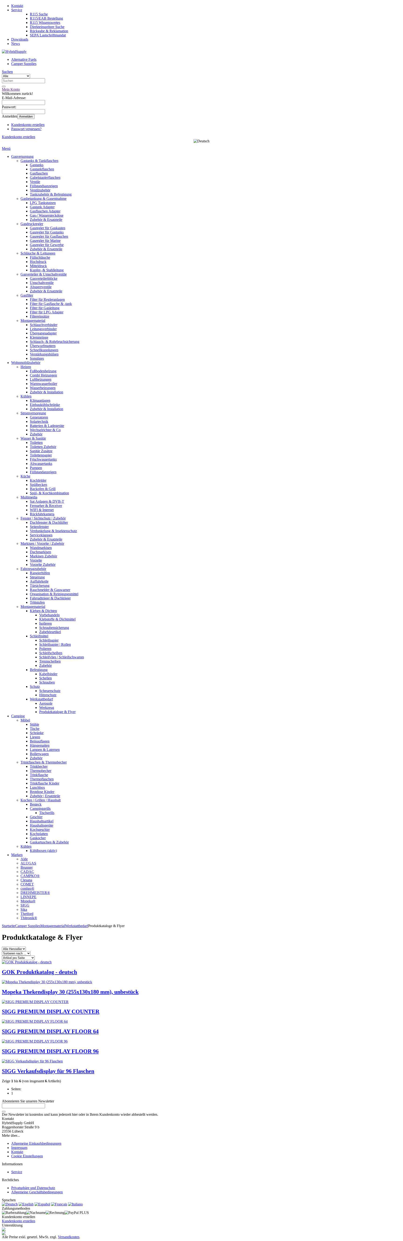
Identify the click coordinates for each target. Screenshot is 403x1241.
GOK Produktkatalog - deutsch (39, 972)
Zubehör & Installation (46, 392)
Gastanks (36, 165)
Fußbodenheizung (43, 371)
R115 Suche (39, 14)
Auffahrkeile (39, 581)
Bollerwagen (39, 754)
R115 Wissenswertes (45, 23)
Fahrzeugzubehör (33, 569)
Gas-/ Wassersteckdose (46, 215)
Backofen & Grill (43, 489)
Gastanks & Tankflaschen (39, 161)
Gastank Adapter (42, 207)
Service (16, 10)
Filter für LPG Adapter (46, 312)
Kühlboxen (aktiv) (43, 851)
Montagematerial (33, 321)
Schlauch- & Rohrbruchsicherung (54, 342)
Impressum (19, 1148)
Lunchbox (37, 787)
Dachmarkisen (40, 552)
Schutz (35, 687)
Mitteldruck (38, 266)
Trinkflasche (39, 775)
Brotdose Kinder (42, 792)
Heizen (26, 367)
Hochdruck (38, 262)
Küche (25, 476)
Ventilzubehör (40, 190)
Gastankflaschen (42, 169)
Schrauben (47, 682)
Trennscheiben (50, 661)
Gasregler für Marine (45, 241)
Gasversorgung (22, 156)
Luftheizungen (40, 379)
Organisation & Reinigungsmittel (54, 594)
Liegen (35, 737)
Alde (24, 859)
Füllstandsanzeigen (44, 186)
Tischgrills (46, 813)
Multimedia (29, 497)
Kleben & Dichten (43, 611)
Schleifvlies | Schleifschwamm (61, 657)
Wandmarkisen (41, 548)
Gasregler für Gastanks (47, 232)
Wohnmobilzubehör (25, 363)
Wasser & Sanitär (33, 438)
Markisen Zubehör (43, 556)
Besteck (36, 804)
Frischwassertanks (43, 459)
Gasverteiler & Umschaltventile (44, 274)
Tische (34, 729)
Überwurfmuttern (43, 346)
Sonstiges (37, 358)
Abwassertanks (41, 464)
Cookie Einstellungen (27, 1156)
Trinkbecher (39, 766)
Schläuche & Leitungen (38, 253)
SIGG (25, 905)
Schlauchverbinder (43, 325)
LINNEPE (28, 897)
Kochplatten (39, 834)
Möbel (25, 720)
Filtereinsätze (39, 316)
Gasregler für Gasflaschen (49, 236)
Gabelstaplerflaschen (45, 177)
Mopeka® (28, 901)
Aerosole (45, 703)
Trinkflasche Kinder (44, 783)
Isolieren (45, 623)
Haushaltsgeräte (41, 825)
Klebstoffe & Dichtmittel (57, 619)
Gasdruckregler (32, 224)
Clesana (26, 880)
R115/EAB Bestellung (46, 18)
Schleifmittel (39, 636)
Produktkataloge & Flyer (57, 712)
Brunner (27, 867)
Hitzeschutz (47, 695)
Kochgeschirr (40, 830)
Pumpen (36, 468)
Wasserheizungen (43, 388)
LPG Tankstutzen (43, 203)
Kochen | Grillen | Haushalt (41, 800)
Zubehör (36, 434)
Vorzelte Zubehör (43, 565)
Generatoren (39, 417)
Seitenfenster (39, 527)
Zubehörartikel (50, 632)
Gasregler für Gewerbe (47, 245)
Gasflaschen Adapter (45, 211)
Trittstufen (37, 602)
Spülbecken (38, 485)
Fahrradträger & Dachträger (50, 598)
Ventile (35, 182)
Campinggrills (40, 809)
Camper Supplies (23, 64)
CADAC (27, 872)
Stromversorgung (33, 413)
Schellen (45, 678)
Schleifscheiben (50, 653)
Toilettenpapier (41, 455)
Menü (6, 149)
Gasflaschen (39, 173)
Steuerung (37, 577)
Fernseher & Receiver (46, 506)
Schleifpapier (49, 640)
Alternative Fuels (23, 59)
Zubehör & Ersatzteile (46, 220)
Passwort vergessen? (26, 129)
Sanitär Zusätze (41, 451)
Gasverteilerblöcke (43, 278)
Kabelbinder (48, 674)
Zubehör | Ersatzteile (45, 796)
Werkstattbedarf (41, 699)
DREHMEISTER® (35, 893)
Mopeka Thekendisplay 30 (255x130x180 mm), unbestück (70, 992)
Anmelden (26, 116)
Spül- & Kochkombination (49, 493)
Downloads (19, 39)
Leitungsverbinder (43, 329)
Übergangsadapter (43, 333)
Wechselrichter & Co (45, 430)
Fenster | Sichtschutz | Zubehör (43, 518)
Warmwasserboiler (43, 384)
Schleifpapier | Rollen (55, 644)
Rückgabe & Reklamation (49, 31)
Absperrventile (41, 287)
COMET (27, 884)
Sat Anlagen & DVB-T (47, 501)
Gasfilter (27, 295)
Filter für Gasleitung (44, 308)
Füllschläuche (40, 257)
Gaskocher (38, 838)
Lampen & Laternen (45, 750)
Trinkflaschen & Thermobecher (44, 762)
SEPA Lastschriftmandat (48, 35)
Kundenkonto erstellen (28, 125)
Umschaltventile (42, 283)
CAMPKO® (30, 876)
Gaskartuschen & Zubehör (49, 842)
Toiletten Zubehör (43, 447)
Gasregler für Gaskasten (47, 228)
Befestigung (39, 670)
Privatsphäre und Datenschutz (33, 1188)
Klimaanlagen (40, 400)
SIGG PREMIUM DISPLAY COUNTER (50, 1011)
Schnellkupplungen (44, 350)
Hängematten (39, 745)
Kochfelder (38, 480)
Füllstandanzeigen (43, 472)
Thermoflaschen (42, 779)
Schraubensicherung (54, 628)
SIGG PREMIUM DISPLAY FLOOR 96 (50, 1051)
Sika (24, 909)
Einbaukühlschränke (45, 405)
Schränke (37, 733)
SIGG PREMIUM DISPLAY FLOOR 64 (50, 1031)
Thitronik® (29, 918)
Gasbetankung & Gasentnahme (43, 199)
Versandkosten (68, 1237)
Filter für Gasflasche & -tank (51, 304)
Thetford (27, 914)
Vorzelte (36, 560)
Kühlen (26, 396)
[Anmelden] (4, 1111)
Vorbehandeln (49, 615)
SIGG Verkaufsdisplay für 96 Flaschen (48, 1071)
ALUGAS (28, 863)
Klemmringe (39, 337)
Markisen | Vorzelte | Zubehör (42, 543)
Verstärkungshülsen (44, 354)
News (15, 44)
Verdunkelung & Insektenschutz (53, 531)
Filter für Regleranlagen (47, 299)
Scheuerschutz (49, 691)
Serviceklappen (41, 535)
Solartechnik (39, 421)
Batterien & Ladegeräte (47, 426)
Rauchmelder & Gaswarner (50, 590)
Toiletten (36, 443)
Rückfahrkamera (42, 514)
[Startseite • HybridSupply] (14, 52)
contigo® (27, 888)
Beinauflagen (39, 741)
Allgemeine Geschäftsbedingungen (37, 1192)
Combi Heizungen (43, 375)
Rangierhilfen (40, 573)
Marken (17, 855)
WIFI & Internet (42, 510)
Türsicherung (39, 586)
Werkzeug (46, 708)
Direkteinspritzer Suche (47, 27)
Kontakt (17, 6)
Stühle (34, 724)
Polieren (45, 649)
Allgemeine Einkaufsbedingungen (36, 1143)
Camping (18, 716)
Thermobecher (40, 771)
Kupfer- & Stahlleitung (47, 270)
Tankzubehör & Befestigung (51, 194)
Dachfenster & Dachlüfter (49, 522)
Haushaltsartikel (41, 821)
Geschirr (36, 817)
